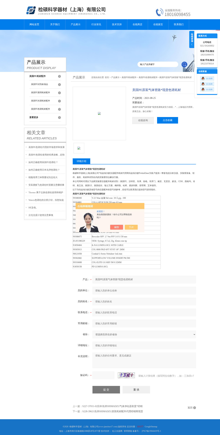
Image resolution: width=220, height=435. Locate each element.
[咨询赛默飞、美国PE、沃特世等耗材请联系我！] (207, 77)
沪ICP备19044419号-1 (151, 431)
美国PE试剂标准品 (39, 84)
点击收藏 (167, 120)
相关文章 (36, 132)
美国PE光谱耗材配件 (40, 101)
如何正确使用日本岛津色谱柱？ (44, 170)
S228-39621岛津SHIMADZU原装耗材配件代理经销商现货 (112, 411)
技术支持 (117, 24)
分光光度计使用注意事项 (41, 215)
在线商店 (137, 24)
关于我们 (55, 24)
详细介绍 (81, 161)
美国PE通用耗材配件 (40, 92)
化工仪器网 (117, 431)
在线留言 (158, 24)
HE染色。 (33, 207)
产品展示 (75, 24)
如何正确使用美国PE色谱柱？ (43, 162)
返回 (190, 407)
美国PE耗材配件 (129, 77)
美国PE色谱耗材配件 (40, 109)
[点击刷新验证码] (126, 375)
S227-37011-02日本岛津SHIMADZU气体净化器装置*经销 (112, 406)
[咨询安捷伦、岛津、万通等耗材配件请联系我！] (207, 83)
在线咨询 (143, 120)
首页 (107, 77)
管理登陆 (128, 431)
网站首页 (34, 24)
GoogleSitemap (151, 426)
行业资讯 (96, 24)
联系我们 (179, 24)
